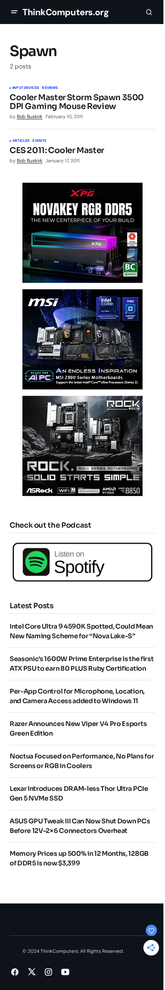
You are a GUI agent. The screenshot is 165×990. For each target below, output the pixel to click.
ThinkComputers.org (65, 12)
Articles (20, 141)
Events (39, 141)
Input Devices (25, 88)
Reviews (50, 88)
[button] (14, 12)
